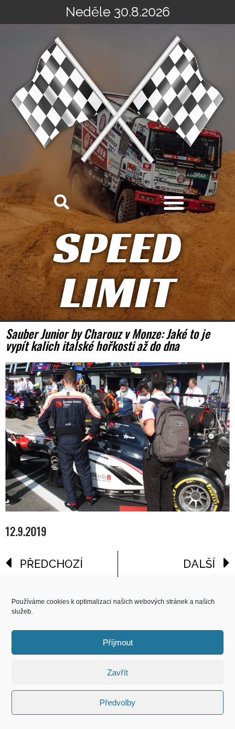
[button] (173, 202)
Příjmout (118, 642)
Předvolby (117, 702)
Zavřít (117, 672)
